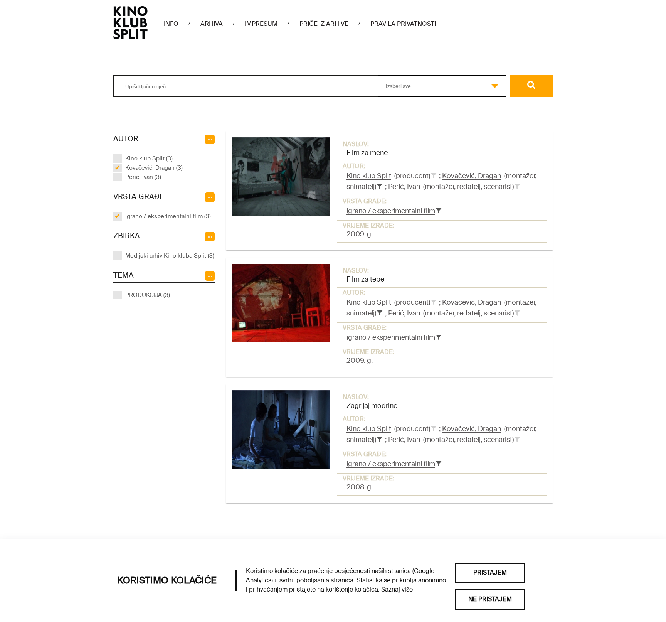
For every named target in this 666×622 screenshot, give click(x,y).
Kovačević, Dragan (471, 175)
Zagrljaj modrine (371, 405)
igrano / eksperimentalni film (390, 211)
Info (171, 24)
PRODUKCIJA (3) (147, 295)
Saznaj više (397, 589)
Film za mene (367, 152)
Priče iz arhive (323, 24)
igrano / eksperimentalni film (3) (168, 216)
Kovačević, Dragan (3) (154, 168)
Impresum (261, 24)
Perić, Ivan (404, 186)
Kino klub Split (368, 175)
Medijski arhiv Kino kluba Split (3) (169, 256)
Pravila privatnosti (403, 24)
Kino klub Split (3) (149, 158)
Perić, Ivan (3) (143, 177)
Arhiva (211, 24)
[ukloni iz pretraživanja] (379, 186)
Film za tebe (365, 279)
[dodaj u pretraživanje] (433, 176)
